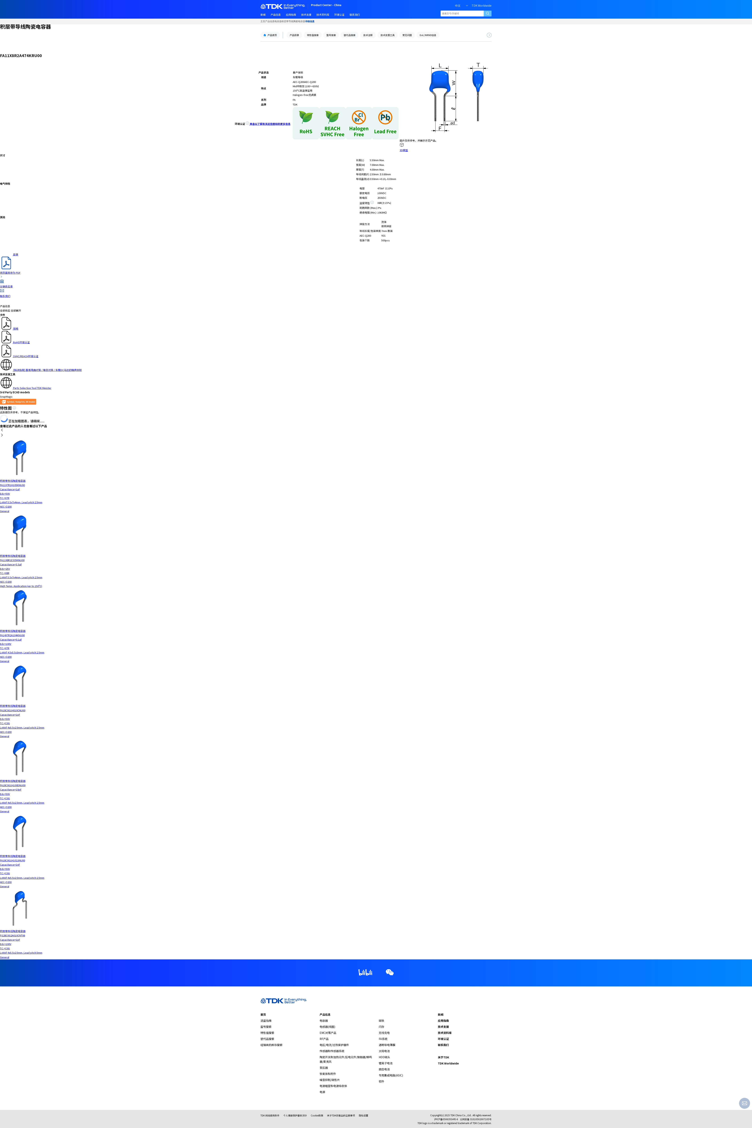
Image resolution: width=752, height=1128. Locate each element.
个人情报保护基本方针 (295, 1115)
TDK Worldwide (482, 5)
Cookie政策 (317, 1115)
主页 (262, 21)
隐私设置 (363, 1115)
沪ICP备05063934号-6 (446, 1119)
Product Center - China (326, 5)
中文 (457, 5)
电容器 (278, 21)
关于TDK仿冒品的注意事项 (341, 1115)
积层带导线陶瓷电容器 (293, 21)
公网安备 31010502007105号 (476, 1119)
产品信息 (270, 21)
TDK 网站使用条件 (269, 1115)
